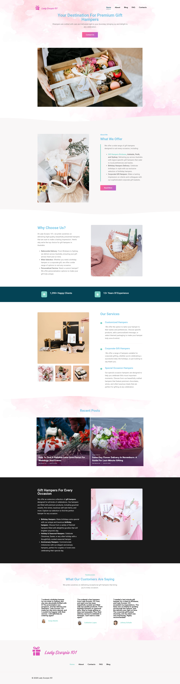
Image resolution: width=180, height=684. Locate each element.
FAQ (133, 7)
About (117, 7)
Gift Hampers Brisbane (117, 154)
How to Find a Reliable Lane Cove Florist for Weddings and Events (61, 459)
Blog (126, 7)
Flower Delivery (43, 455)
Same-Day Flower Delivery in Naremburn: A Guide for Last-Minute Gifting (114, 459)
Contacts (143, 7)
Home (108, 7)
